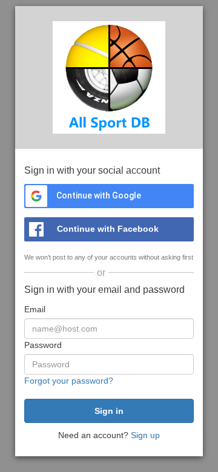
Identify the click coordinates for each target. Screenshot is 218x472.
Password (43, 345)
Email (34, 309)
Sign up (145, 435)
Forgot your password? (68, 380)
